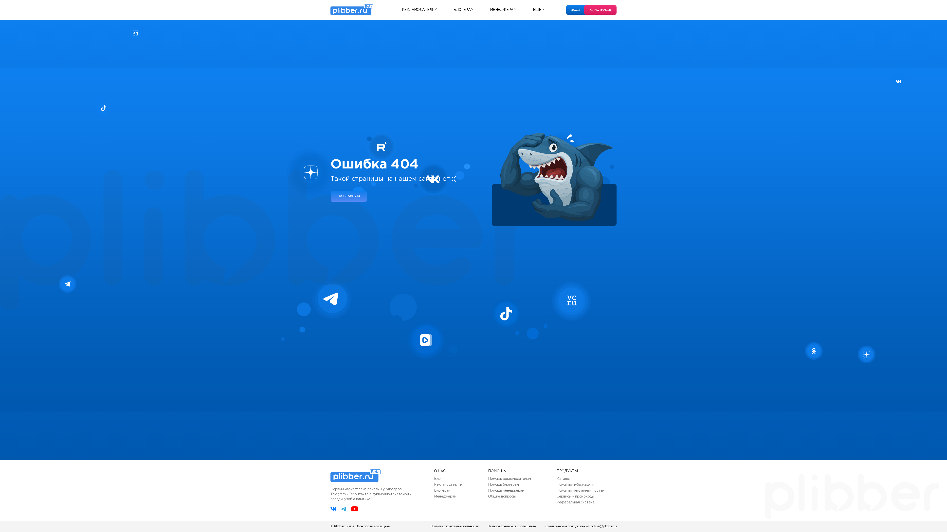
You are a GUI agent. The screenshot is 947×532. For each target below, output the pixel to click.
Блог (438, 478)
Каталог (563, 478)
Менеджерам (503, 9)
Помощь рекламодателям (509, 478)
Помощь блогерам (503, 484)
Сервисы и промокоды (575, 496)
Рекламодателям (419, 9)
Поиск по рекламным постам (580, 490)
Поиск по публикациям (575, 484)
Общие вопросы (501, 496)
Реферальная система (576, 502)
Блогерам (464, 9)
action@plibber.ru (603, 526)
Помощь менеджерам (506, 490)
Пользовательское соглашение (511, 526)
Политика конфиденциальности (455, 526)
